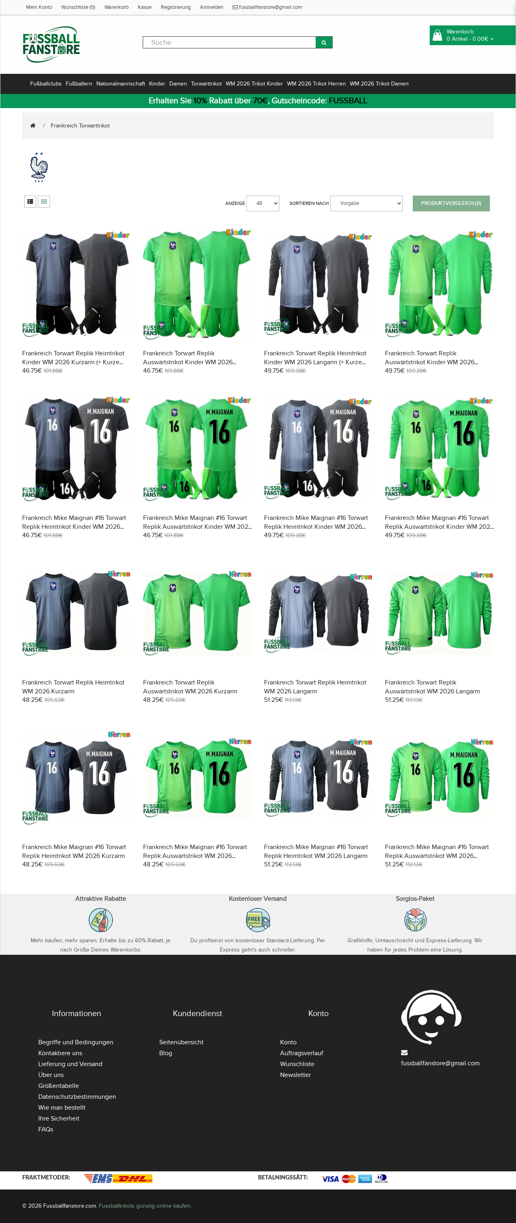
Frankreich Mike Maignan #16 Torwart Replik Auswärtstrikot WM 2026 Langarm (437, 856)
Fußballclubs (46, 83)
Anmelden (211, 7)
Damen (178, 83)
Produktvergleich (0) (451, 203)
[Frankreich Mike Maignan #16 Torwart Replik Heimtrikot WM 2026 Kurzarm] (76, 776)
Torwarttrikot (206, 83)
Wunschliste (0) (78, 7)
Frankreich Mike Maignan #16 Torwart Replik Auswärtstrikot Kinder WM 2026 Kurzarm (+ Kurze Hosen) (197, 527)
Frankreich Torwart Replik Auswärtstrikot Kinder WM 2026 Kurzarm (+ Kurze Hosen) (188, 362)
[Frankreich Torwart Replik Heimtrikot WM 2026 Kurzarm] (76, 612)
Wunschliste (297, 1064)
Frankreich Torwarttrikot (80, 125)
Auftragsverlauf (301, 1053)
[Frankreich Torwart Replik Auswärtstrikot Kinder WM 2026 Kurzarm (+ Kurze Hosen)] (197, 283)
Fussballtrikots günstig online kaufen (144, 1205)
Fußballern (79, 83)
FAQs (45, 1129)
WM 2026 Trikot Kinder (254, 83)
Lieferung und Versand (70, 1064)
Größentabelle (58, 1086)
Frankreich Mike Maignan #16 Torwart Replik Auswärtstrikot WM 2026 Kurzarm (195, 856)
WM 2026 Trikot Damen (379, 83)
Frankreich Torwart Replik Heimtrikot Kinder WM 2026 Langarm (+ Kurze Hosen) (315, 362)
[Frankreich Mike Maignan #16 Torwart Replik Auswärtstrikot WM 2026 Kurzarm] (197, 776)
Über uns (51, 1075)
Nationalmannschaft (120, 83)
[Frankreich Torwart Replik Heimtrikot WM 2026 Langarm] (318, 612)
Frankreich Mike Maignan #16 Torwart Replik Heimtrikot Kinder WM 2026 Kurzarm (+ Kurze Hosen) (74, 527)
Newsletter (295, 1075)
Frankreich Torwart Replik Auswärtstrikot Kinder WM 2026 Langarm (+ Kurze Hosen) (429, 362)
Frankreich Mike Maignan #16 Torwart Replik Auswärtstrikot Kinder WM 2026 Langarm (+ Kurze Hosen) (439, 527)
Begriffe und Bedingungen (75, 1042)
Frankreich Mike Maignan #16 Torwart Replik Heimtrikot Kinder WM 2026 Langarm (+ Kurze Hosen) (316, 527)
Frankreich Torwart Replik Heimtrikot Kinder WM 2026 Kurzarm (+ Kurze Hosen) (73, 362)
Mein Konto (39, 7)
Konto (288, 1042)
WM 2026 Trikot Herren (316, 83)
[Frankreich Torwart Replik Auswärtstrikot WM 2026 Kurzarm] (197, 612)
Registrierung (176, 7)
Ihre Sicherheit (58, 1118)
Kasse (145, 7)
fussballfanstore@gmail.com (270, 7)
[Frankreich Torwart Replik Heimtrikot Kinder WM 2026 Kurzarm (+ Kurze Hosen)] (76, 283)
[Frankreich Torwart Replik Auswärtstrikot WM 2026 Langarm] (439, 612)
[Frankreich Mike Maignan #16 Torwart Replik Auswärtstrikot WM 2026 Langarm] (439, 776)
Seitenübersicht (181, 1042)
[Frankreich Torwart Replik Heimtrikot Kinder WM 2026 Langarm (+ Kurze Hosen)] (318, 283)
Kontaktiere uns (60, 1053)
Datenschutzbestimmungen (77, 1097)
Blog (165, 1053)
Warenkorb (116, 7)
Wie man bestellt (61, 1108)
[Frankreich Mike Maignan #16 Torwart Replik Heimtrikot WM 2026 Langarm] (318, 776)
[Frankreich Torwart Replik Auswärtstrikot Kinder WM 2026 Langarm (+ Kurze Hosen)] (439, 283)
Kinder (157, 83)
